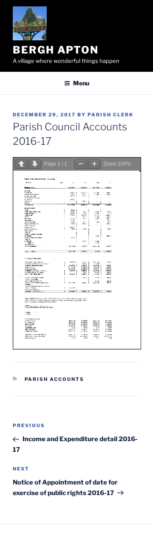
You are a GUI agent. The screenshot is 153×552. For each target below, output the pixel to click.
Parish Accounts (55, 379)
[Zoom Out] (80, 164)
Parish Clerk (110, 115)
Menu (81, 83)
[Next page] (34, 164)
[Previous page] (21, 164)
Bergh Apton (56, 50)
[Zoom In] (94, 164)
